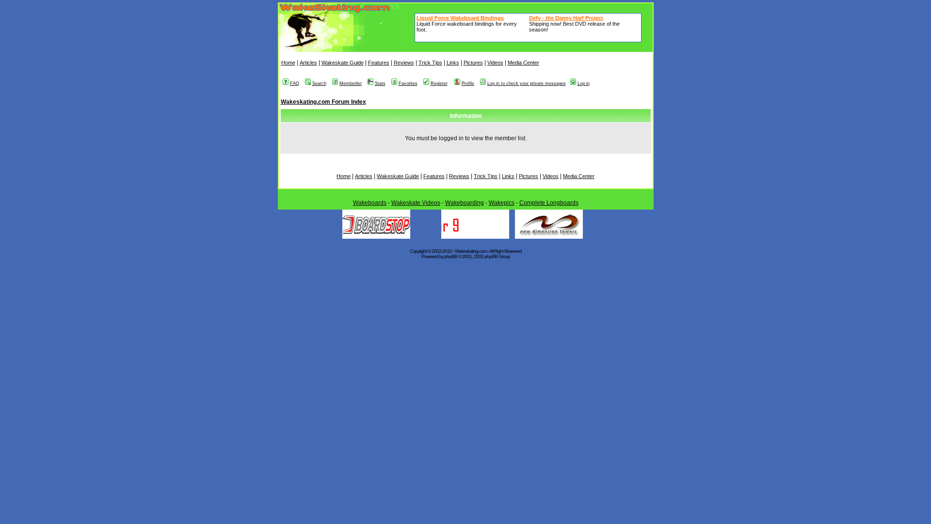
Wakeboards (369, 202)
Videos (495, 63)
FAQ (294, 83)
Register (439, 83)
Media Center (523, 63)
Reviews (404, 63)
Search (319, 83)
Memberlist (350, 83)
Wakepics (501, 202)
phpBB (450, 256)
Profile (468, 83)
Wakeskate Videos (415, 202)
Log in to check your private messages (526, 83)
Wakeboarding (464, 202)
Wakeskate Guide (342, 63)
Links (453, 63)
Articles (308, 63)
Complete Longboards (548, 202)
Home (288, 63)
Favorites (408, 83)
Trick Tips (430, 63)
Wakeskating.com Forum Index (323, 101)
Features (378, 63)
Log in (584, 83)
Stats (380, 83)
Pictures (473, 63)
